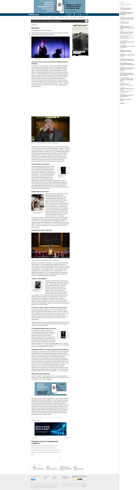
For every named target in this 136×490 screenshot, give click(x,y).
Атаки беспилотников (73, 17)
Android (54, 478)
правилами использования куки (54, 21)
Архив (45, 477)
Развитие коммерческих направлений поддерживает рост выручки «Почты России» (52, 469)
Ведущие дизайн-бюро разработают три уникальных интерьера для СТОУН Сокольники (66, 469)
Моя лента (126, 2)
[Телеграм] (73, 476)
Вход (83, 14)
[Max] (85, 476)
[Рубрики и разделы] (87, 14)
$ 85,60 (34, 17)
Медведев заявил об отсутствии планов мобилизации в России (44, 445)
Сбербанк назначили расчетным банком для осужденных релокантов (45, 452)
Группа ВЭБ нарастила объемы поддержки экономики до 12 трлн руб (39, 469)
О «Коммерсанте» (47, 476)
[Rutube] (82, 476)
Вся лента (67, 437)
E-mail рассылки (65, 478)
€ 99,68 (37, 17)
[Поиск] (85, 14)
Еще (32, 454)
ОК (86, 21)
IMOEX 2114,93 (45, 17)
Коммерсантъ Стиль (34, 24)
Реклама (54, 476)
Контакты (45, 478)
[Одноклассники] (80, 476)
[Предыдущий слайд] (32, 467)
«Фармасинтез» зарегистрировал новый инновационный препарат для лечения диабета (79, 469)
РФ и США (67, 17)
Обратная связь (65, 476)
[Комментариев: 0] (29, 35)
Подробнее (84, 485)
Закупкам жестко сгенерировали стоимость (44, 442)
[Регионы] (78, 14)
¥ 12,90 (40, 17)
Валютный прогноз (61, 17)
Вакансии (54, 477)
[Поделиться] (29, 42)
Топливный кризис (81, 17)
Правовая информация (66, 477)
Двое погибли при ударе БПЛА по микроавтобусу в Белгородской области (46, 450)
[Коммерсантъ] (34, 14)
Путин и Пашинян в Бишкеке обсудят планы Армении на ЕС (43, 447)
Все (39, 464)
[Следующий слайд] (87, 467)
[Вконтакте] (75, 476)
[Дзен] (78, 476)
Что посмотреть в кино (52, 17)
